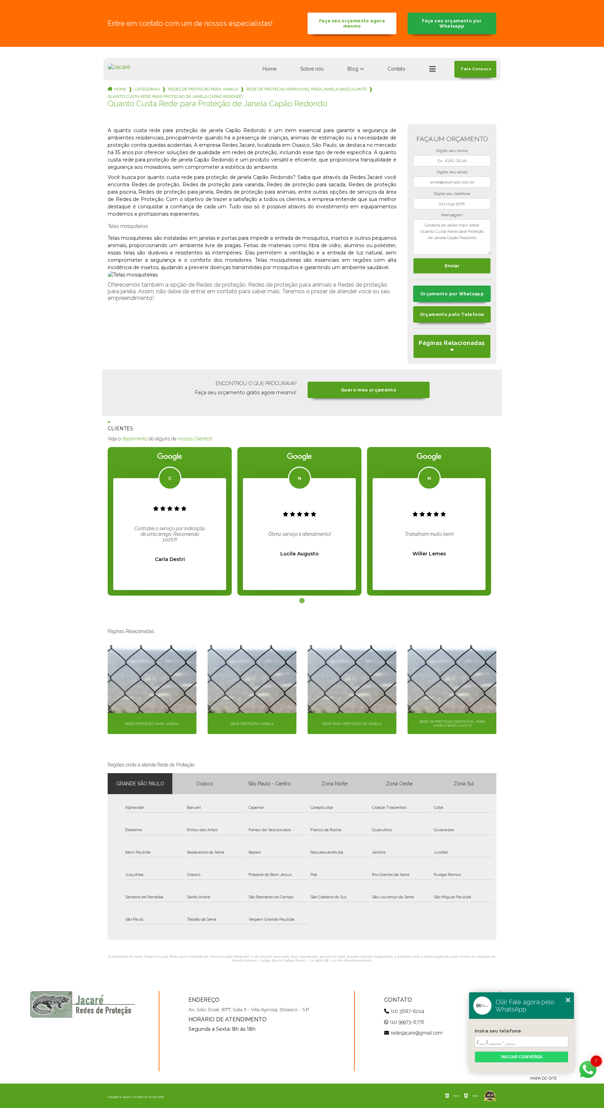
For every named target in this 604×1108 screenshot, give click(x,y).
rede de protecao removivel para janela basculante (306, 89)
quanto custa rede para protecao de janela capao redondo (175, 96)
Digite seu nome (452, 150)
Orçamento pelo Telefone (452, 314)
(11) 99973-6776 (407, 1022)
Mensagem (452, 215)
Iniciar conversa (521, 1057)
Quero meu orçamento (368, 390)
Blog (352, 69)
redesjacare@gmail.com (417, 1033)
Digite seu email (452, 172)
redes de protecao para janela (203, 89)
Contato (396, 69)
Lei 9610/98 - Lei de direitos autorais (340, 960)
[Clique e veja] (82, 1004)
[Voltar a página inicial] (119, 67)
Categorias (147, 89)
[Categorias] (432, 69)
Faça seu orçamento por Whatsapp (452, 23)
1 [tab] (302, 600)
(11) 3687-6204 (407, 1011)
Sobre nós (312, 69)
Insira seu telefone (498, 1031)
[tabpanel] (170, 521)
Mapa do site (543, 1078)
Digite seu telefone (452, 193)
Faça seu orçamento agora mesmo (352, 23)
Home (269, 69)
